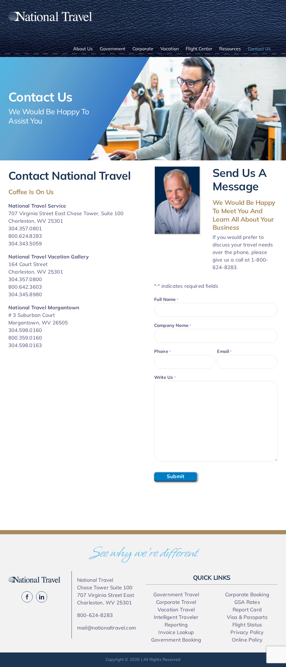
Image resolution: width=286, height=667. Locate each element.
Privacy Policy (247, 632)
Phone (162, 351)
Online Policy (247, 640)
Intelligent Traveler (176, 617)
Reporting (176, 624)
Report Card (247, 609)
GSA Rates (247, 602)
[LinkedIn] (41, 596)
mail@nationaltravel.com (106, 628)
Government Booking (176, 640)
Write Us (165, 377)
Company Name (172, 325)
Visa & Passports (247, 617)
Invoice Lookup (176, 632)
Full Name (166, 299)
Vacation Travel (176, 609)
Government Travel (176, 594)
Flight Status (247, 624)
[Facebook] (27, 596)
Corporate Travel (176, 602)
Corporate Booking (247, 594)
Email (224, 351)
